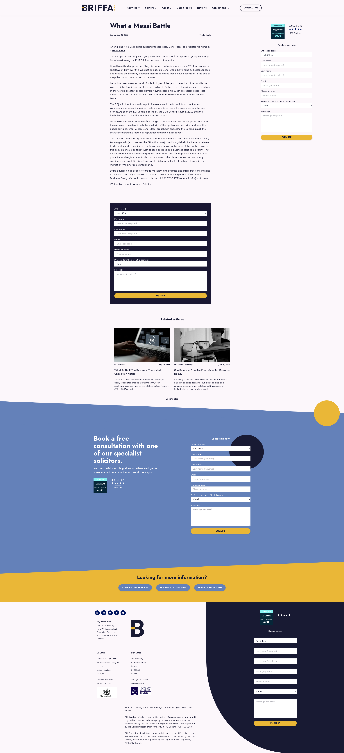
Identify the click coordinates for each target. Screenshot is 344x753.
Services (132, 8)
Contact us (250, 7)
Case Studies (184, 8)
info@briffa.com (103, 683)
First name (119, 219)
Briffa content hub (210, 587)
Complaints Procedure (106, 632)
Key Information (104, 621)
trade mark (118, 50)
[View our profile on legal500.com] (278, 31)
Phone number (121, 249)
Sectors (149, 8)
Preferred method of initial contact (131, 259)
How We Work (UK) (105, 626)
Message (118, 269)
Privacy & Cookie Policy (107, 635)
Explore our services (135, 587)
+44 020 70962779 (105, 679)
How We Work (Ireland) (107, 629)
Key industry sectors (173, 587)
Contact (100, 638)
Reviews (202, 8)
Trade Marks (205, 35)
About (165, 8)
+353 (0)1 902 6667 (139, 679)
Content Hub (219, 8)
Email (117, 239)
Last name (119, 229)
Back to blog (172, 398)
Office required (121, 209)
